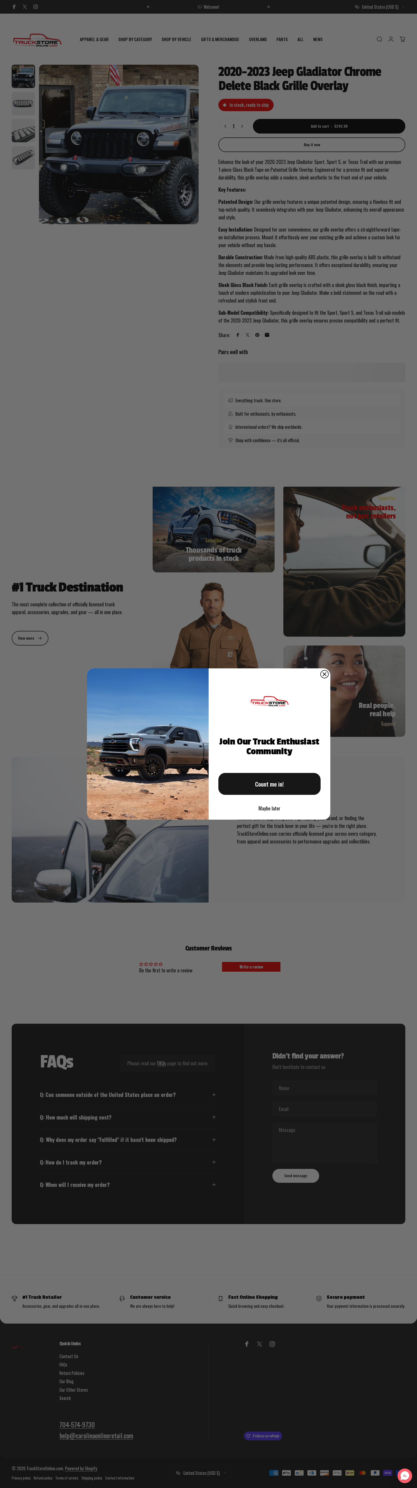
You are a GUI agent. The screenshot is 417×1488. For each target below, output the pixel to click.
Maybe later (269, 808)
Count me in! (269, 784)
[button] (405, 1476)
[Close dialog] (324, 674)
